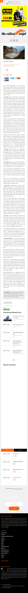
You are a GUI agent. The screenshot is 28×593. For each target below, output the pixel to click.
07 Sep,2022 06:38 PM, (17, 353)
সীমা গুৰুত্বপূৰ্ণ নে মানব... (16, 453)
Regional (3, 539)
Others (2, 544)
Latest (7, 450)
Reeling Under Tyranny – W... (18, 469)
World (2, 543)
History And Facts (5, 550)
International (4, 532)
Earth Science (4, 553)
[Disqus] (14, 386)
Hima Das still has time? (18, 324)
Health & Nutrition (5, 546)
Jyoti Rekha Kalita (15, 64)
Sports (2, 555)
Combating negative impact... (18, 461)
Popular (20, 450)
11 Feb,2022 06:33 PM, (7, 64)
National (3, 534)
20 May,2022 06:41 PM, (17, 345)
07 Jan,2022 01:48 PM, (17, 319)
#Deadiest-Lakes (7, 302)
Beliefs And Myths (5, 551)
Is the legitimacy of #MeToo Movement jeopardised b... (17, 342)
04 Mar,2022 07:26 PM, (17, 335)
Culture (2, 557)
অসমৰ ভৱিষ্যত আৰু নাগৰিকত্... (17, 477)
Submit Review (6, 309)
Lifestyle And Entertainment (7, 536)
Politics (2, 538)
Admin (14, 327)
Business (3, 548)
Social (2, 541)
